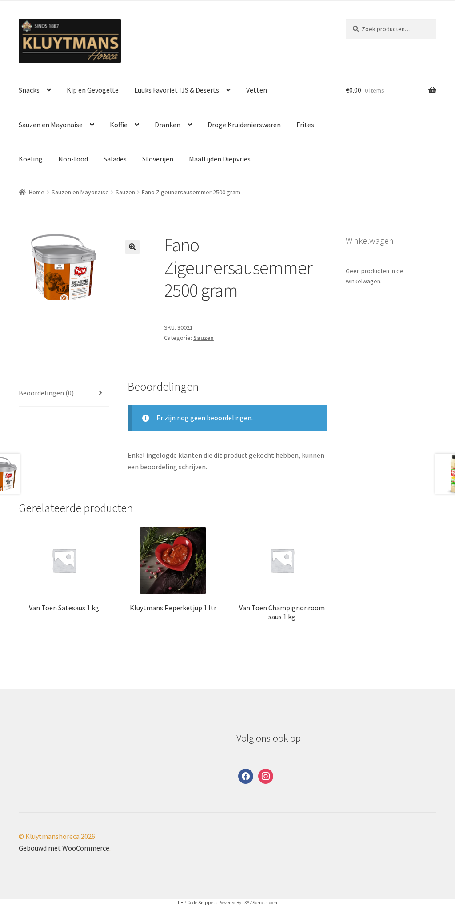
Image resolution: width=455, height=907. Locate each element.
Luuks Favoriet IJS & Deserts (176, 89)
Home (36, 192)
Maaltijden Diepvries (220, 158)
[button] (132, 247)
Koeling (31, 158)
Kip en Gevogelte (93, 89)
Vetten (256, 89)
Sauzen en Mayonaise (51, 124)
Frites (305, 124)
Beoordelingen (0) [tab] (46, 392)
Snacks (29, 89)
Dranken (167, 124)
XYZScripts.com (260, 902)
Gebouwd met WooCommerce (64, 847)
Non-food (73, 158)
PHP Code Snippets (197, 902)
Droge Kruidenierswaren (244, 124)
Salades (115, 158)
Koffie (119, 124)
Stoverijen (157, 158)
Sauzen (125, 192)
